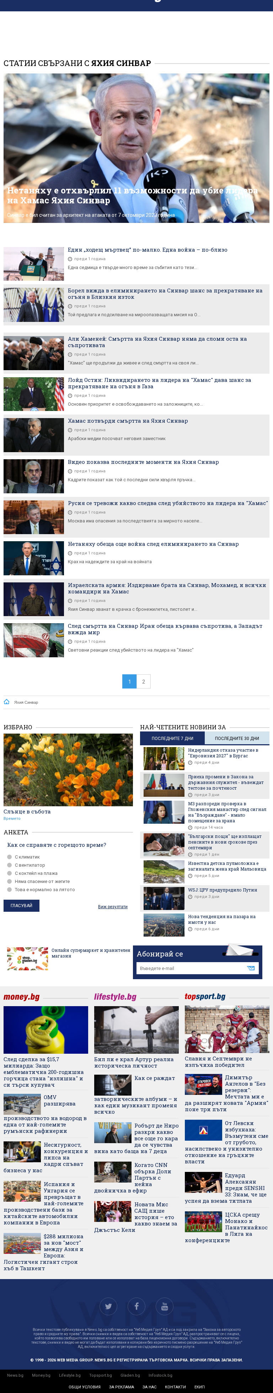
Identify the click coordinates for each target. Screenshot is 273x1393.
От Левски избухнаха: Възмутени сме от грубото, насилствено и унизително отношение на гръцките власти (226, 1142)
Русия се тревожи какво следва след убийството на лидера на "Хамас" (168, 503)
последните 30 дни (237, 738)
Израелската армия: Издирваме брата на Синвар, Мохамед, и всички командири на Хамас (167, 588)
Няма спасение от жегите (42, 881)
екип (199, 1387)
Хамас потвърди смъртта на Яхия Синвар (128, 420)
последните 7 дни (172, 738)
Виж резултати (113, 906)
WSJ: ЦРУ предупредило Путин (222, 890)
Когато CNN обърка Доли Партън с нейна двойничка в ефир (132, 1178)
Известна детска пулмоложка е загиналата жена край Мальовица (227, 866)
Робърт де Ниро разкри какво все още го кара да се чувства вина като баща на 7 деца (136, 1138)
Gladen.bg (130, 1375)
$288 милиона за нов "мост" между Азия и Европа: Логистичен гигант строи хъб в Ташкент (44, 1252)
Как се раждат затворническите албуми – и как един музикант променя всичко (135, 1095)
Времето (12, 818)
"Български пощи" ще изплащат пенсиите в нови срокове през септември (225, 841)
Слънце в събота (27, 811)
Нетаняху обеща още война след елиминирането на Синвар (153, 544)
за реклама (121, 1387)
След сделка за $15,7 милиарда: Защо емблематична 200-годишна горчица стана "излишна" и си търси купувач (44, 1071)
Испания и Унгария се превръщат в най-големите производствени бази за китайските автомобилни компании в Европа (44, 1203)
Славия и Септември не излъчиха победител (218, 1061)
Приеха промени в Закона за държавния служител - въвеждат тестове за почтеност (226, 782)
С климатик (27, 857)
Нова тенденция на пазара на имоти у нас (222, 919)
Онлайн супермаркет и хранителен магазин (91, 953)
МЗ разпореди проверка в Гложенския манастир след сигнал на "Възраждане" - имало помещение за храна (227, 812)
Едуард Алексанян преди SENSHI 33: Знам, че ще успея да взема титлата (226, 1188)
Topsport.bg (100, 1375)
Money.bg (41, 1375)
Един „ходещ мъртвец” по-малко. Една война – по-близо (148, 249)
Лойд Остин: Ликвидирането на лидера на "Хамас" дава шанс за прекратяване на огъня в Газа (159, 383)
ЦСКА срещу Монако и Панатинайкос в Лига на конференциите (226, 1227)
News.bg (15, 1375)
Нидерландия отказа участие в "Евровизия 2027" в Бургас (223, 752)
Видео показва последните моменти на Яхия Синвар (143, 462)
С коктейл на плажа (36, 873)
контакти (175, 1387)
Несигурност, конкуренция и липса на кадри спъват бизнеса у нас (46, 1157)
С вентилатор (30, 865)
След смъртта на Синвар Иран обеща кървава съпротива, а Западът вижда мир (165, 629)
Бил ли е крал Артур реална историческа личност (134, 1062)
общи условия (85, 1387)
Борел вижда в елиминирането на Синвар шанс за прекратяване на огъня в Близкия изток (165, 293)
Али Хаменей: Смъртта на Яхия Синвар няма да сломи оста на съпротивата (157, 341)
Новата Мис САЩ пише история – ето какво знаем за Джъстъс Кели (135, 1217)
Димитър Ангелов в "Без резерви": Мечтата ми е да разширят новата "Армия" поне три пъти (226, 1093)
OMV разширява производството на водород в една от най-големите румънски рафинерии (45, 1114)
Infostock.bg (160, 1375)
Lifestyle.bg (70, 1375)
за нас (149, 1387)
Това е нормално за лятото (45, 889)
